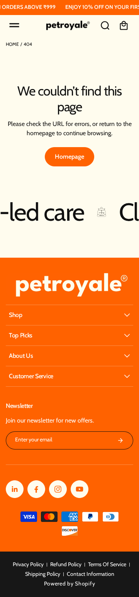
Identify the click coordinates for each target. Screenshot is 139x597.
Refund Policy (65, 564)
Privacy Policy (28, 564)
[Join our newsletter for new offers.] (120, 440)
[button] (14, 25)
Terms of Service (107, 564)
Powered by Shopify (69, 583)
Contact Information (90, 573)
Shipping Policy (42, 573)
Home (12, 44)
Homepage (69, 156)
